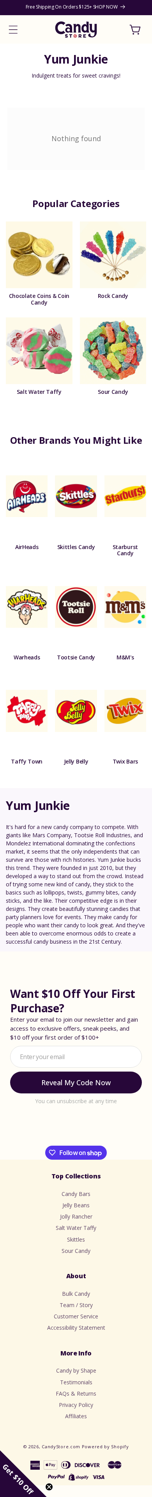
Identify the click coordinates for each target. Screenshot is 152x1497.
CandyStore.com (61, 1446)
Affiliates (76, 1416)
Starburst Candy (125, 550)
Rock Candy (113, 296)
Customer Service (76, 1316)
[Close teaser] (49, 1487)
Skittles (76, 1239)
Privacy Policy (76, 1404)
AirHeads (27, 547)
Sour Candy (113, 392)
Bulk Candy (76, 1293)
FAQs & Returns (76, 1393)
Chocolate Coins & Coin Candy (39, 299)
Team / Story (76, 1305)
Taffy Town (26, 761)
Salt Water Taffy (39, 392)
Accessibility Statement (76, 1327)
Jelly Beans (76, 1205)
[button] (13, 29)
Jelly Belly (76, 761)
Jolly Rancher (76, 1216)
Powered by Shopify (105, 1446)
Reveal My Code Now (76, 1082)
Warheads (27, 657)
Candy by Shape (76, 1370)
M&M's (125, 657)
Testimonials (76, 1382)
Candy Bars (76, 1194)
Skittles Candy (76, 547)
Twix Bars (125, 761)
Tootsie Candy (76, 657)
